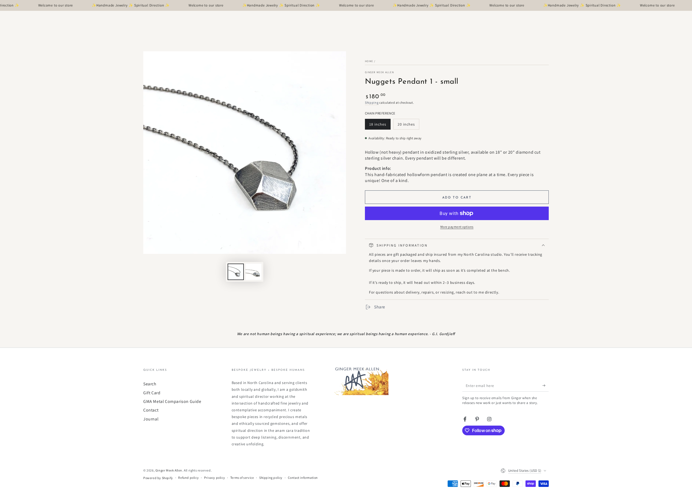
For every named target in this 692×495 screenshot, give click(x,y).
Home (369, 61)
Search (150, 384)
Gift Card (151, 393)
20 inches (408, 126)
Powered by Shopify (158, 478)
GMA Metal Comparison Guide (172, 401)
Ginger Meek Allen (379, 72)
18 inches (380, 126)
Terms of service (242, 478)
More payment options (457, 227)
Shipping (372, 102)
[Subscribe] (546, 385)
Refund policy (188, 478)
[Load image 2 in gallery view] (253, 272)
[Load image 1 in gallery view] (236, 272)
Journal (150, 419)
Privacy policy (214, 478)
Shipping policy (270, 478)
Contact (150, 410)
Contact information (303, 478)
